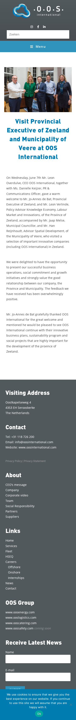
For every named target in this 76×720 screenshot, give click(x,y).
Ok (39, 713)
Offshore (14, 567)
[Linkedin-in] (44, 26)
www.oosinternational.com (37, 447)
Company (12, 490)
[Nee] (71, 704)
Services (11, 546)
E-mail (9, 670)
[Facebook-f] (38, 26)
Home (9, 540)
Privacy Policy (13, 461)
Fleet (8, 551)
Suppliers (12, 517)
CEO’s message (16, 485)
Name (9, 652)
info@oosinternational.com (34, 442)
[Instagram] (31, 26)
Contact (10, 588)
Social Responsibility (19, 506)
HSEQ (9, 556)
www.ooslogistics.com (20, 617)
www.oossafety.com (28, 628)
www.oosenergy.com (20, 612)
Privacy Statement (35, 461)
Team (9, 501)
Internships (16, 578)
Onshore (14, 572)
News (9, 583)
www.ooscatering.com (21, 623)
